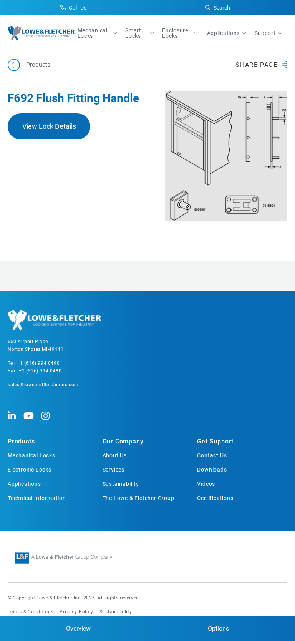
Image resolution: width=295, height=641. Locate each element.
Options (218, 628)
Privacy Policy (76, 611)
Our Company (123, 441)
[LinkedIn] (12, 416)
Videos (206, 484)
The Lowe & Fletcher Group (138, 498)
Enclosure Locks (175, 33)
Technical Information (37, 498)
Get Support (215, 441)
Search (222, 8)
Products (21, 441)
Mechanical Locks (93, 33)
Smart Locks (133, 33)
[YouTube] (28, 416)
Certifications (215, 498)
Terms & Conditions (30, 611)
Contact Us (212, 455)
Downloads (212, 470)
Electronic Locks (29, 470)
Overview (78, 628)
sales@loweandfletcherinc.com (43, 384)
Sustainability (121, 484)
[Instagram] (45, 416)
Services (113, 470)
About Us (115, 455)
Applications (223, 33)
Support (265, 33)
